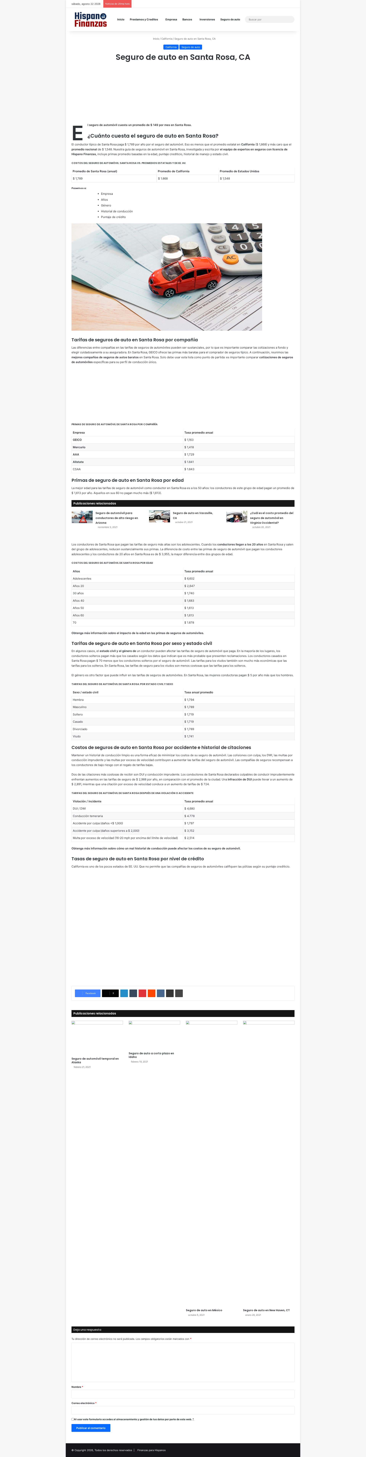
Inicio (120, 19)
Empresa (171, 19)
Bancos (187, 19)
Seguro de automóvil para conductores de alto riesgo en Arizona (117, 518)
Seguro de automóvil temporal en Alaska (95, 1060)
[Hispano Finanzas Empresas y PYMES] (90, 19)
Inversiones (207, 19)
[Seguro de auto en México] (211, 1164)
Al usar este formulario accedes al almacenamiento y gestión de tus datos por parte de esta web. (134, 1419)
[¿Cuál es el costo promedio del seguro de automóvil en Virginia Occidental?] (236, 516)
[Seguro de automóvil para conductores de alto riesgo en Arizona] (82, 517)
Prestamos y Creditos (144, 19)
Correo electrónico (83, 1403)
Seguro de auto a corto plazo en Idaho (151, 1055)
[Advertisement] (183, 96)
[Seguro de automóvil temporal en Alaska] (97, 1038)
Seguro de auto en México (204, 1310)
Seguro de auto (230, 19)
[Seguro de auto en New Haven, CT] (269, 1164)
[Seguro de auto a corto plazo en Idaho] (154, 1035)
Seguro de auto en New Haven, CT (266, 1310)
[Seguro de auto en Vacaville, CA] (159, 516)
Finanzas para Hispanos (151, 1450)
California (166, 38)
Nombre (77, 1386)
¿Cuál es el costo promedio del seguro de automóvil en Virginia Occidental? (271, 518)
